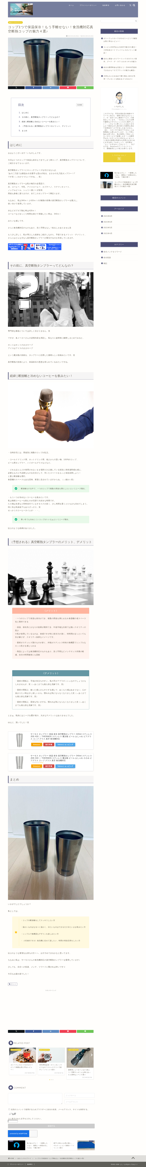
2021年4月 (108, 233)
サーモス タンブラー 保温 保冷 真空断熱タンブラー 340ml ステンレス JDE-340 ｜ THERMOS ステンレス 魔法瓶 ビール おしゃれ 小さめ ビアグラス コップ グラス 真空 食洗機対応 (61, 758)
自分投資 (107, 257)
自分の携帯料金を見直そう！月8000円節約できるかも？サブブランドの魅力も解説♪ (120, 69)
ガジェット (13, 984)
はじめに (25, 113)
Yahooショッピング (65, 744)
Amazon (36, 744)
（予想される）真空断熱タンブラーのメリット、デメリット (46, 126)
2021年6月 (108, 222)
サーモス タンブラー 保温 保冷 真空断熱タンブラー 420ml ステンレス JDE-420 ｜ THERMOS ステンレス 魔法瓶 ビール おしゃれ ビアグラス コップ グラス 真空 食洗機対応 (61, 736)
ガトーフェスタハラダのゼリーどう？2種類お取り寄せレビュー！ (120, 40)
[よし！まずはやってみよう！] (21, 15)
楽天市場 (48, 744)
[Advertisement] (51, 1008)
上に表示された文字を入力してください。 (25, 1119)
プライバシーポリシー (88, 5)
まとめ (24, 131)
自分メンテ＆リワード (15, 22)
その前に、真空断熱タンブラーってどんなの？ (41, 117)
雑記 (105, 263)
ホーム (71, 5)
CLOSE (79, 104)
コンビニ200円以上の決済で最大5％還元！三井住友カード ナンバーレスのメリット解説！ (120, 50)
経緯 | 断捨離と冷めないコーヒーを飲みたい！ (41, 122)
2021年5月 (108, 228)
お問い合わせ (120, 5)
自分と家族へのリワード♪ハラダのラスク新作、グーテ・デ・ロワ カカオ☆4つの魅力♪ (120, 60)
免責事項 (105, 5)
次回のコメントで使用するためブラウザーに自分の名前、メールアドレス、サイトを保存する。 (50, 1109)
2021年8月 (108, 216)
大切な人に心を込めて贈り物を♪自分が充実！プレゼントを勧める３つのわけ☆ (119, 77)
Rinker (41, 740)
